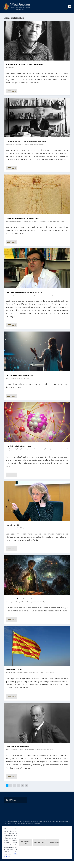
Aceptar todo (25, 842)
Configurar (53, 842)
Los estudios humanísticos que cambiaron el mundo (22, 218)
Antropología (9, 602)
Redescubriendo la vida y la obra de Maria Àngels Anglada (24, 64)
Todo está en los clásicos (14, 670)
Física (18, 449)
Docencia (11, 672)
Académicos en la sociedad (13, 144)
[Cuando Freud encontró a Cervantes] (37, 723)
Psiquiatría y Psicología (40, 602)
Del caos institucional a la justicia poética (19, 375)
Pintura (62, 221)
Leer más (11, 91)
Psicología (30, 602)
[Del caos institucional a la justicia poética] (37, 351)
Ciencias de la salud (13, 749)
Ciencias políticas (13, 295)
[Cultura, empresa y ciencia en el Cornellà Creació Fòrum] (37, 268)
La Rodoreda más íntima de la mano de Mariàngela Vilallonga (26, 141)
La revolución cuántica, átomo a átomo (18, 446)
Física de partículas (27, 449)
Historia (26, 144)
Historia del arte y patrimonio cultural (43, 221)
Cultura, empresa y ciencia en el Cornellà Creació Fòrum (24, 292)
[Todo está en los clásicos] (37, 646)
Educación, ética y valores (21, 672)
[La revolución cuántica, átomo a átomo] (37, 422)
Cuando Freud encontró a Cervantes (17, 746)
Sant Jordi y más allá (12, 525)
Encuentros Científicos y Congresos (18, 221)
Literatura (11, 67)
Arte (7, 67)
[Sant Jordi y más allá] (37, 501)
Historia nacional (33, 144)
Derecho (20, 378)
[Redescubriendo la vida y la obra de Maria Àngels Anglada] (37, 41)
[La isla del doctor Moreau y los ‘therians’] (37, 575)
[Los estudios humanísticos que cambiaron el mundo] (37, 194)
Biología (18, 602)
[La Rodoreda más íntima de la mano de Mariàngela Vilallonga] (37, 117)
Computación (12, 449)
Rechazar (39, 842)
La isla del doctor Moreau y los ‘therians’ (19, 599)
